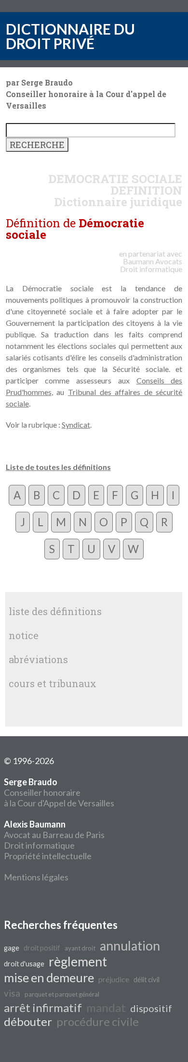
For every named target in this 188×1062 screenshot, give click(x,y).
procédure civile (97, 1021)
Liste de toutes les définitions (58, 466)
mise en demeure (49, 977)
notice (24, 635)
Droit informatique (39, 845)
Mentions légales (36, 877)
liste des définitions (55, 611)
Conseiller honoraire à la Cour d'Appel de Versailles (59, 792)
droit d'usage (24, 964)
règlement (78, 961)
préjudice (113, 979)
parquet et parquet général (62, 994)
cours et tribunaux (52, 683)
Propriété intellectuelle (48, 856)
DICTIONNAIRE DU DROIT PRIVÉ (70, 36)
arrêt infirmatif (43, 1007)
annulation (130, 945)
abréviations (38, 659)
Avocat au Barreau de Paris (54, 834)
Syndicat (76, 424)
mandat (106, 1007)
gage (11, 948)
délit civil (147, 980)
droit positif (42, 948)
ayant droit (80, 948)
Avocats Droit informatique (151, 265)
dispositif (151, 1008)
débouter (28, 1021)
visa (12, 993)
